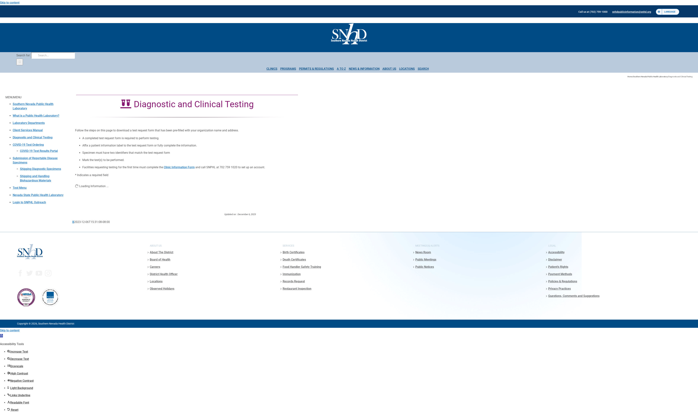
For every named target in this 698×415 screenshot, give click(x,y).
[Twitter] (29, 273)
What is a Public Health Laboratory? (36, 115)
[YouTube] (39, 273)
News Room (423, 252)
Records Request (294, 281)
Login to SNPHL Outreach (29, 202)
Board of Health (160, 259)
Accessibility (556, 252)
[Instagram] (48, 273)
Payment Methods (560, 274)
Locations (156, 281)
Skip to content (9, 2)
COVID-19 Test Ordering (28, 144)
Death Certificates (294, 259)
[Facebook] (20, 273)
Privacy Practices (559, 288)
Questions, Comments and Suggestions (573, 296)
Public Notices (424, 267)
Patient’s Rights (558, 267)
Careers (155, 267)
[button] (1, 335)
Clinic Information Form (179, 167)
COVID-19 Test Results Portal (39, 151)
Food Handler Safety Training (302, 267)
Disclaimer (555, 259)
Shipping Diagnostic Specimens (40, 169)
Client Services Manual (28, 130)
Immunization (292, 274)
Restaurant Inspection (297, 288)
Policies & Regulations (562, 281)
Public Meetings (425, 259)
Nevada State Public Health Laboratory (38, 195)
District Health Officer (164, 274)
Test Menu (20, 188)
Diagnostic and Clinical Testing (33, 137)
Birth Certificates (293, 252)
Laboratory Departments (29, 123)
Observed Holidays (162, 288)
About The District (161, 252)
